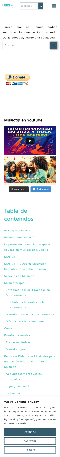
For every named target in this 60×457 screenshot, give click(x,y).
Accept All (30, 431)
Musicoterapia (14, 283)
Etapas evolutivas (18, 342)
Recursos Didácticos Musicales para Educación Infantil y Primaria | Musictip (30, 362)
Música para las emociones (25, 321)
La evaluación (15, 393)
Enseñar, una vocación (20, 237)
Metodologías (15, 349)
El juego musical (17, 386)
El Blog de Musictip (18, 230)
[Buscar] (54, 45)
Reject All (30, 449)
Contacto (10, 328)
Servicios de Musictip (19, 276)
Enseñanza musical (17, 335)
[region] (30, 426)
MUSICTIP (11, 256)
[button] (54, 6)
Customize (30, 440)
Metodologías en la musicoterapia (30, 314)
